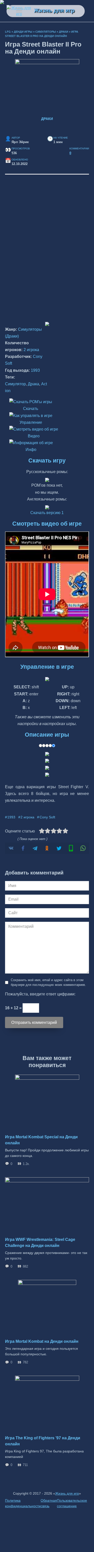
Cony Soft (47, 817)
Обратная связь (49, 1503)
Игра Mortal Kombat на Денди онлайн (41, 1341)
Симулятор (15, 384)
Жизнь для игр (54, 10)
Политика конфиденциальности (23, 1503)
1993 (35, 370)
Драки (63, 31)
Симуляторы (45, 31)
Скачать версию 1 (47, 513)
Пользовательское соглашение (72, 1503)
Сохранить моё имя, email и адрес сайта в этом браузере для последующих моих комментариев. (48, 982)
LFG (8, 31)
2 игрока (31, 350)
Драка (33, 384)
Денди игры (23, 31)
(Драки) (12, 336)
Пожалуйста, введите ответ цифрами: (40, 994)
